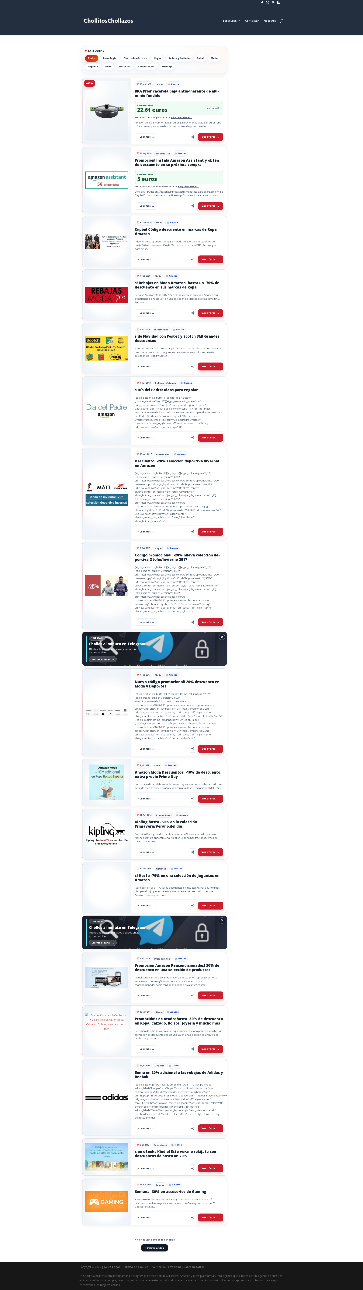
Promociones (164, 815)
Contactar (252, 20)
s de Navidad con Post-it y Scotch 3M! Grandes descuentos (177, 338)
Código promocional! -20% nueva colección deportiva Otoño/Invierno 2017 (177, 557)
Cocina (159, 84)
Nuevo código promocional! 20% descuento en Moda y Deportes (177, 684)
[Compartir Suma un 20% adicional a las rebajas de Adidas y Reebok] (192, 1128)
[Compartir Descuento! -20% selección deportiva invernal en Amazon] (192, 531)
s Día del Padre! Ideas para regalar (166, 389)
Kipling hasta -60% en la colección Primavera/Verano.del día (166, 824)
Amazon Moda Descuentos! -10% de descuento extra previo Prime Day (177, 774)
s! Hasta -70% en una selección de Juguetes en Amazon (177, 877)
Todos (91, 58)
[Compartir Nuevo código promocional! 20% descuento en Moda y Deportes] (192, 749)
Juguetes (160, 868)
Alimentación (146, 66)
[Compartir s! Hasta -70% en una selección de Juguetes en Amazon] (192, 905)
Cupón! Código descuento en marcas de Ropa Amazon (176, 231)
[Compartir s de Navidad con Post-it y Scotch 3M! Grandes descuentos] (192, 366)
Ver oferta (209, 136)
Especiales (230, 20)
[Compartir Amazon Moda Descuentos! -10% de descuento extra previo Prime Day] (192, 798)
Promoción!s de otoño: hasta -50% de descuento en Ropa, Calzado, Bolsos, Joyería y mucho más (179, 1021)
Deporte (93, 66)
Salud (200, 58)
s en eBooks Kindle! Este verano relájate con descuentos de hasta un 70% (175, 1153)
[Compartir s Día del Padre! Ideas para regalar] (192, 437)
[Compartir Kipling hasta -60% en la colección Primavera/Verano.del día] (192, 852)
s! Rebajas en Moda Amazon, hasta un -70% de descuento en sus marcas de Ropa (177, 285)
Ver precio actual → (181, 117)
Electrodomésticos (135, 58)
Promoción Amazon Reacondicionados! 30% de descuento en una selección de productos (177, 967)
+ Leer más (144, 136)
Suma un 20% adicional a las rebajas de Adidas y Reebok (179, 1074)
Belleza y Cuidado (179, 58)
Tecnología (109, 58)
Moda (214, 58)
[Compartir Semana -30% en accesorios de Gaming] (192, 1217)
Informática (163, 153)
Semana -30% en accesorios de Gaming (170, 1191)
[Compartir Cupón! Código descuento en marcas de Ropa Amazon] (192, 259)
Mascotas (125, 66)
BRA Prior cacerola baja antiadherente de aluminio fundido (177, 93)
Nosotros (270, 20)
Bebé (108, 66)
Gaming (159, 1185)
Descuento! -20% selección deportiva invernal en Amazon (177, 463)
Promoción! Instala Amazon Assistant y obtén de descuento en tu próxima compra (177, 162)
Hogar (157, 58)
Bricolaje (166, 66)
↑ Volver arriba (154, 1248)
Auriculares (163, 454)
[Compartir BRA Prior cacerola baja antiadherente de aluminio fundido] (192, 137)
